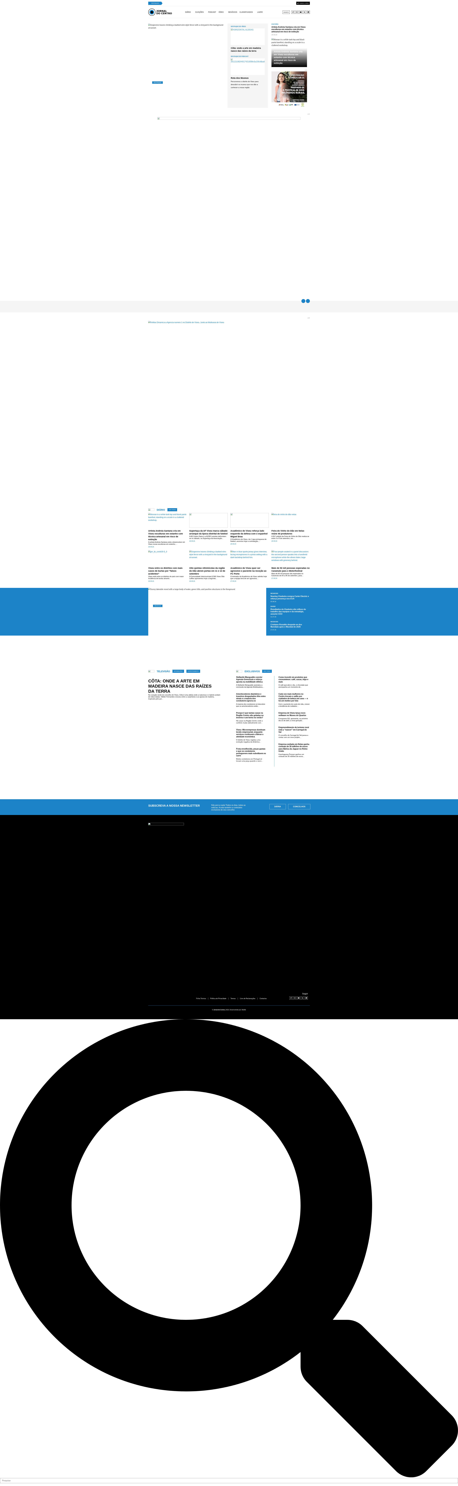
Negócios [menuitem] (232, 12)
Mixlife (244, 1010)
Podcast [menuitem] (212, 12)
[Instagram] (296, 12)
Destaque (157, 82)
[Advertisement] (229, 651)
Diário (273, 606)
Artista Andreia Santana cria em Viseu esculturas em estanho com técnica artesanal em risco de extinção (288, 57)
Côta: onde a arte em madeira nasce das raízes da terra (180, 686)
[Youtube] (300, 12)
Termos (233, 998)
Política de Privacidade (218, 998)
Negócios (157, 605)
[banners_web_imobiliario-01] (229, 119)
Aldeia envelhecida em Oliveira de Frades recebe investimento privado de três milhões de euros (203, 617)
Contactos (263, 998)
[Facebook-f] (293, 12)
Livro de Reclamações (247, 998)
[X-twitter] (304, 12)
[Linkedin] (308, 12)
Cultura (274, 24)
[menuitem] (190, 12)
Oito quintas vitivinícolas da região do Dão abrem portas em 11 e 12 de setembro (183, 93)
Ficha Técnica (201, 998)
